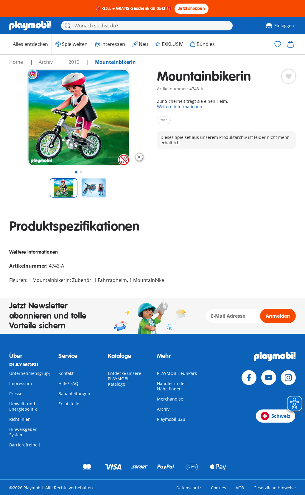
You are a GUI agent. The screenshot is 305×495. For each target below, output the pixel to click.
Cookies (218, 488)
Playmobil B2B (171, 419)
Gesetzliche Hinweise (274, 488)
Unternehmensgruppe (31, 373)
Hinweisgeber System (23, 431)
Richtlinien (20, 419)
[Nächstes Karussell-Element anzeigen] (133, 118)
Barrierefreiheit (24, 445)
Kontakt (66, 373)
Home (16, 62)
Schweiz (280, 416)
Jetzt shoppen (191, 8)
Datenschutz (188, 488)
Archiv (163, 409)
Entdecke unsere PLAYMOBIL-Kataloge (124, 378)
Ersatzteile (68, 403)
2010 (74, 62)
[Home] (30, 25)
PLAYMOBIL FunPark (177, 373)
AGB (240, 488)
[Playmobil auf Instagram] (288, 377)
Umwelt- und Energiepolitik (23, 406)
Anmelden (278, 316)
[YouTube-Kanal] (268, 377)
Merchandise (170, 399)
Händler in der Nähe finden (171, 386)
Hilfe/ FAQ (68, 383)
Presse (15, 393)
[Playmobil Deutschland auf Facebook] (249, 377)
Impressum (20, 383)
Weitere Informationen (179, 106)
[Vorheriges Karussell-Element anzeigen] (25, 118)
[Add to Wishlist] (288, 76)
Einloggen (284, 25)
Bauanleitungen (74, 393)
